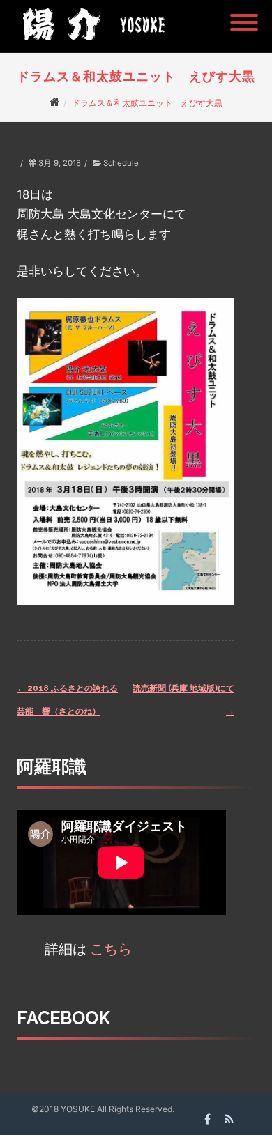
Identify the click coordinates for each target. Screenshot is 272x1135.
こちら (111, 949)
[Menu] (244, 14)
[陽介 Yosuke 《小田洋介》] (90, 45)
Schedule (121, 163)
